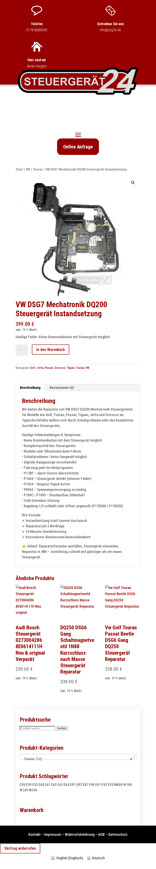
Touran (37, 169)
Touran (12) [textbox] (77, 759)
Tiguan (70, 367)
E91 (98, 784)
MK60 (118, 784)
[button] (133, 182)
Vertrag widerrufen (20, 848)
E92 (104, 784)
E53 (35, 784)
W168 (127, 784)
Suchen (61, 728)
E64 (66, 784)
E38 (22, 784)
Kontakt (34, 834)
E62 (54, 784)
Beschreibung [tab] (30, 387)
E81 (73, 784)
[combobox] (78, 757)
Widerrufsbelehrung (79, 834)
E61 (47, 784)
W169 (24, 790)
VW (28, 169)
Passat (49, 367)
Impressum (52, 834)
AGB (101, 834)
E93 (110, 784)
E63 (60, 784)
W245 (33, 790)
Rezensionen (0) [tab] (62, 387)
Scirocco (59, 367)
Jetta (40, 367)
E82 (79, 784)
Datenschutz (118, 834)
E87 (85, 784)
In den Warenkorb (50, 349)
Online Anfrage (78, 147)
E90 (91, 784)
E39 (28, 784)
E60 (41, 784)
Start (19, 169)
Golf (32, 367)
